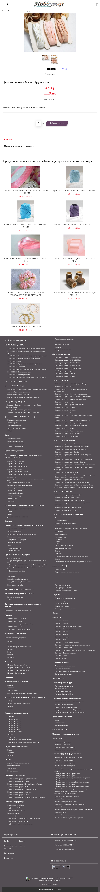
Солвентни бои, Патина (15, 493)
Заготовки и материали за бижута (19, 589)
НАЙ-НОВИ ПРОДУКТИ (15, 340)
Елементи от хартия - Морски (65, 413)
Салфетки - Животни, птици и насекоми (68, 626)
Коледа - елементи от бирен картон (68, 774)
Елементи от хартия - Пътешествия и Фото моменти (72, 420)
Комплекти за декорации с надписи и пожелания (71, 528)
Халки (58, 543)
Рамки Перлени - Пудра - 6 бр (25, 327)
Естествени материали (40, 11)
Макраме (9, 661)
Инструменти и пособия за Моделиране (68, 710)
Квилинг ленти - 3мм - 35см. (17, 618)
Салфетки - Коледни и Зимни (64, 629)
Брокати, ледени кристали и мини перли (20, 509)
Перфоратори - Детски (62, 585)
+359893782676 (68, 845)
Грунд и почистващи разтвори (65, 598)
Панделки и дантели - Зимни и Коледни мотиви (23, 742)
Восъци (9, 701)
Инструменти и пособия (63, 350)
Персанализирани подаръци (16, 420)
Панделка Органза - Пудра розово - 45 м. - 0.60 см (25, 192)
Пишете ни (8, 858)
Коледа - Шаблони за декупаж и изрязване (69, 818)
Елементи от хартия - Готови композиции (69, 431)
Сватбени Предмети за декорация (18, 392)
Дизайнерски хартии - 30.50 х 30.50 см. (68, 363)
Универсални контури (14, 496)
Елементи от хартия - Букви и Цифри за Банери (71, 384)
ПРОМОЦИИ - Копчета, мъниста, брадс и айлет (23, 358)
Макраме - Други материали (16, 673)
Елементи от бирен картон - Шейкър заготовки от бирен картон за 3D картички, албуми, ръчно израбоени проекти (73, 486)
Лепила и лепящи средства (16, 638)
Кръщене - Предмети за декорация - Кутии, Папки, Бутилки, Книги (23, 406)
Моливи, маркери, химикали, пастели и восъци (25, 697)
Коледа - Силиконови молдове (65, 815)
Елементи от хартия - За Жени (65, 407)
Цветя (57, 720)
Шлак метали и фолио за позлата (66, 750)
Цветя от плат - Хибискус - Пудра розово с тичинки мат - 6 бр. (26, 294)
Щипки (57, 559)
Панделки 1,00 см (15, 721)
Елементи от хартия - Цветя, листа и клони (69, 405)
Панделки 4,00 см (15, 727)
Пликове (10, 600)
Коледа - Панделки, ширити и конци (67, 796)
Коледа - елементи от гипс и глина (67, 780)
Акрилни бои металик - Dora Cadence (20, 474)
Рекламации (9, 853)
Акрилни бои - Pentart (14, 464)
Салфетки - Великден (62, 621)
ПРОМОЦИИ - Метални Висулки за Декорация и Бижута (26, 377)
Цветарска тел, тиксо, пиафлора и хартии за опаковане (73, 562)
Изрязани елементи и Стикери (18, 611)
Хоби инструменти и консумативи (66, 698)
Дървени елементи (61, 520)
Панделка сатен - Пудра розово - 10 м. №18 (25, 260)
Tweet (64, 69)
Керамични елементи (14, 531)
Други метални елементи (64, 545)
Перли (9, 750)
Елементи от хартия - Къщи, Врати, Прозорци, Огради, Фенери (73, 416)
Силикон (10, 655)
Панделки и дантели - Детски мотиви (19, 739)
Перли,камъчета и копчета (16, 746)
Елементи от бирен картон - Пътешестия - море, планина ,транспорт (73, 468)
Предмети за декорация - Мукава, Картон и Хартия (24, 784)
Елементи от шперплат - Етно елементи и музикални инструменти (72, 504)
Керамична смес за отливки (16, 529)
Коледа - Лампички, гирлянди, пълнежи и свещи (71, 789)
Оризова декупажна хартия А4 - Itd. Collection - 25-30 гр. (28, 565)
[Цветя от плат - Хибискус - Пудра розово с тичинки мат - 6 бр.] (25, 279)
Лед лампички (59, 531)
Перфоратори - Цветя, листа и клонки (20, 824)
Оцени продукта (50, 74)
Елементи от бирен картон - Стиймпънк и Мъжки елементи (75, 465)
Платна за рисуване (61, 601)
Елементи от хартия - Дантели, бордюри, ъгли (70, 399)
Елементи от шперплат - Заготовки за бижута (70, 500)
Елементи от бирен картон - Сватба (67, 452)
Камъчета (10, 753)
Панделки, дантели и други (16, 713)
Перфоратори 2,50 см (14, 808)
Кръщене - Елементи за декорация (19, 410)
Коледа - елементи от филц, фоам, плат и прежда (72, 782)
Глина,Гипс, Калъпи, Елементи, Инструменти (24, 525)
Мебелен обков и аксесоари (16, 682)
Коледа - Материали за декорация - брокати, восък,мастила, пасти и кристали (69, 792)
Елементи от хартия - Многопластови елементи (71, 425)
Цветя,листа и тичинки (62, 717)
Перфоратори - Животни (63, 588)
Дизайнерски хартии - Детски (65, 376)
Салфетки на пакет (61, 658)
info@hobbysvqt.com (69, 840)
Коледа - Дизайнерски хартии (65, 766)
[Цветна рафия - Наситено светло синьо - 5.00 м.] (25, 211)
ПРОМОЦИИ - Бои (14, 361)
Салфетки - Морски (61, 631)
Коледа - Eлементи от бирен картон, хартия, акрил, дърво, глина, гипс (74, 770)
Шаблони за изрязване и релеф (65, 734)
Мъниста (10, 514)
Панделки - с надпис (15, 731)
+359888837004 (68, 849)
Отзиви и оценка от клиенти (19, 146)
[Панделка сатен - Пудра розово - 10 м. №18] (25, 245)
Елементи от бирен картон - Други (66, 472)
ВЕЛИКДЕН (57, 738)
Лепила (57, 342)
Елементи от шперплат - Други (65, 510)
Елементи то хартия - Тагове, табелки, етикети (70, 423)
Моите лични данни (50, 884)
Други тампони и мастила (63, 674)
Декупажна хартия (13, 558)
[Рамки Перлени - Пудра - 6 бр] (25, 313)
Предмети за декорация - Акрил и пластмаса (22, 779)
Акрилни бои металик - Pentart (17, 466)
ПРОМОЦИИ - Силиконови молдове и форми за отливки (26, 348)
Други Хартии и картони (63, 691)
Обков (58, 541)
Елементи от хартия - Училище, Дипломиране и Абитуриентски (70, 390)
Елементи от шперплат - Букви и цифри (68, 495)
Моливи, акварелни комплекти (65, 609)
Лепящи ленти (12, 644)
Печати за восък (12, 771)
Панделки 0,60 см (15, 719)
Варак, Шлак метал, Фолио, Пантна (19, 582)
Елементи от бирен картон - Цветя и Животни (70, 462)
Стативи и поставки (61, 603)
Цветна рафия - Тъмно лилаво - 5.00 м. (74, 225)
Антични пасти (12, 574)
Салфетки (56, 617)
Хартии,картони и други (62, 683)
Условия (22, 846)
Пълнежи (58, 554)
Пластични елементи (14, 537)
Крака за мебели (12, 690)
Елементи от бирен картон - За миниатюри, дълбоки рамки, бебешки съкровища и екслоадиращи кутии (74, 476)
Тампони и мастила (60, 662)
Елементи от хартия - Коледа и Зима (67, 436)
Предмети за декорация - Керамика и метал (22, 789)
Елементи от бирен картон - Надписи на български (72, 446)
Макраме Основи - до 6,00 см (17, 665)
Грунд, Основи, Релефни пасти (17, 579)
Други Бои (11, 501)
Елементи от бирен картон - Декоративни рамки (71, 444)
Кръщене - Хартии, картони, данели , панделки (23, 412)
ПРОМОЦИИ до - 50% (14, 345)
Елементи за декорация (15, 441)
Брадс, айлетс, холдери (14, 451)
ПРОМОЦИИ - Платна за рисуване (19, 372)
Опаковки (9, 677)
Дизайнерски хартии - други (64, 371)
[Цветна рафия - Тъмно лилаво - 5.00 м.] (74, 211)
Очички (57, 551)
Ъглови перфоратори (14, 816)
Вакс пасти (11, 576)
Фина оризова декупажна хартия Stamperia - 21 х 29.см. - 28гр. (27, 568)
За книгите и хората (14, 425)
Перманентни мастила (62, 669)
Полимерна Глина (14, 550)
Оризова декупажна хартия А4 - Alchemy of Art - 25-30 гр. (26, 562)
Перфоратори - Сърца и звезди (17, 821)
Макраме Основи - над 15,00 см (18, 670)
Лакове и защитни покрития (64, 339)
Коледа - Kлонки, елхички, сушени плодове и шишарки (73, 809)
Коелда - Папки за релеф (63, 799)
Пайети (9, 511)
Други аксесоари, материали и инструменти (22, 693)
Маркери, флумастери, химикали (18, 703)
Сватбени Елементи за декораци (18, 394)
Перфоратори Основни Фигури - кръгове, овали (23, 818)
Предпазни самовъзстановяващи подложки (69, 702)
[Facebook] (54, 854)
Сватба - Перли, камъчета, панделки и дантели (23, 397)
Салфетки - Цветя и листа (63, 648)
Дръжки (10, 685)
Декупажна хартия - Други (17, 571)
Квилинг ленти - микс (14, 621)
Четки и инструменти (62, 606)
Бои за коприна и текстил (15, 488)
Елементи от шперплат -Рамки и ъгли (67, 497)
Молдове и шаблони (14, 542)
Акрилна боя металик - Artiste (17, 472)
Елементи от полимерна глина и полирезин (21, 534)
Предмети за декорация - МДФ (17, 787)
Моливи (10, 706)
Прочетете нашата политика (50, 880)
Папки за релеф (60, 569)
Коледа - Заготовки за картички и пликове (69, 757)
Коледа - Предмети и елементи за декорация (70, 804)
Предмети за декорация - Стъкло (18, 795)
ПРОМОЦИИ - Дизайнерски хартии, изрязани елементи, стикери (26, 352)
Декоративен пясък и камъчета (17, 517)
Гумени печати (12, 768)
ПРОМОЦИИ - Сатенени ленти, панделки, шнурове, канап (27, 356)
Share (52, 69)
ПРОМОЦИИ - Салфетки (16, 366)
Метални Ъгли (61, 537)
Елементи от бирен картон (63, 440)
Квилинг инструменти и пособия (66, 707)
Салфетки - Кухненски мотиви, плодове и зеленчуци (72, 645)
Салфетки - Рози (60, 639)
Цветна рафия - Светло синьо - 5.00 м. (74, 191)
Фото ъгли (10, 657)
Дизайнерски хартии (14, 438)
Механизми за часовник (63, 548)
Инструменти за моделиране (16, 539)
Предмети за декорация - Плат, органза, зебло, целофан (26, 797)
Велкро (9, 652)
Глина (9, 545)
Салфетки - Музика (61, 634)
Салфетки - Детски (61, 623)
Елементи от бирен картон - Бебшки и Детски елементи (73, 459)
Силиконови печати (13, 766)
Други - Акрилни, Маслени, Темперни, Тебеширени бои (26, 480)
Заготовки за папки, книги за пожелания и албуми (23, 605)
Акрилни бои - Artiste (14, 469)
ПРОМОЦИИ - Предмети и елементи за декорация (24, 364)
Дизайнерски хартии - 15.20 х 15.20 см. (68, 357)
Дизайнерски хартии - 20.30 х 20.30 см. (68, 360)
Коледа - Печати (60, 812)
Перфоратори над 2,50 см (16, 810)
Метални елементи (61, 535)
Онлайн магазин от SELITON (50, 890)
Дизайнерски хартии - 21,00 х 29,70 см (68, 365)
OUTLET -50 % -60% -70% (16, 381)
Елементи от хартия (60, 380)
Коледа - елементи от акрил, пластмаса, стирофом (73, 778)
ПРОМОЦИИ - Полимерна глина (18, 375)
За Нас (6, 841)
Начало (4, 11)
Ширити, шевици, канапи (15, 444)
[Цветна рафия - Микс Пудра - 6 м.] (50, 51)
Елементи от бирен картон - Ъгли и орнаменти (70, 449)
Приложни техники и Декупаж (18, 555)
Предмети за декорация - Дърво (18, 781)
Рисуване (56, 595)
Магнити (59, 539)
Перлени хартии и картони (64, 686)
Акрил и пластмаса (61, 518)
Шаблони (58, 347)
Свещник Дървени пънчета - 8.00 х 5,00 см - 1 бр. (74, 294)
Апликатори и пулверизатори (65, 666)
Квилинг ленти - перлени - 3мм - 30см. (20, 624)
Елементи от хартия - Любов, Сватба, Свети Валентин (73, 397)
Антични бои (11, 477)
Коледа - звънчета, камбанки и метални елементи (72, 786)
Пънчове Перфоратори (14, 802)
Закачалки (10, 688)
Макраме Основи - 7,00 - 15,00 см (18, 668)
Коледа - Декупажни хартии (64, 760)
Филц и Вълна (58, 678)
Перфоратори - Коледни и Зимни (66, 590)
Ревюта (8, 139)
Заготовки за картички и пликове (19, 594)
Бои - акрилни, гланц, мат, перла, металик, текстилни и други (23, 456)
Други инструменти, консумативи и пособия (70, 712)
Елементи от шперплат (62, 491)
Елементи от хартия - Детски (64, 386)
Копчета (10, 755)
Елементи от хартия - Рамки (64, 402)
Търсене (22, 841)
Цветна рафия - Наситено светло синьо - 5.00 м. (26, 226)
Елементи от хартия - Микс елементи (67, 433)
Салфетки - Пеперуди (62, 637)
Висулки (8, 521)
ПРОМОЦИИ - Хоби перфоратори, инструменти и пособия (27, 369)
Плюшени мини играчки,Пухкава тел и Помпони (71, 556)
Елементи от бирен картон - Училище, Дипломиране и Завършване (72, 456)
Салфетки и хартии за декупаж (65, 747)
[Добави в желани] (95, 116)
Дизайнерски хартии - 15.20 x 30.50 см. (68, 368)
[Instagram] (60, 854)
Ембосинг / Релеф (59, 566)
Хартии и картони (61, 689)
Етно (7, 435)
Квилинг (8, 615)
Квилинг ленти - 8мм (14, 626)
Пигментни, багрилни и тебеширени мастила (70, 671)
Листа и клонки (60, 723)
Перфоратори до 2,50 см (15, 805)
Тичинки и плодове (61, 725)
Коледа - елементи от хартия (65, 776)
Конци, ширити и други (15, 737)
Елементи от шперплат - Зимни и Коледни (69, 507)
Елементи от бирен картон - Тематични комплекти (72, 482)
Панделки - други (14, 729)
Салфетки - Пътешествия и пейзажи (67, 642)
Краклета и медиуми (62, 344)
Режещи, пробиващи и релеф (64, 704)
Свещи (55, 613)
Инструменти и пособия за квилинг (19, 629)
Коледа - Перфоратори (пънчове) (66, 801)
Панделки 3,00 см (15, 725)
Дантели (10, 734)
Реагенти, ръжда (12, 498)
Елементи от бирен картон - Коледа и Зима (69, 480)
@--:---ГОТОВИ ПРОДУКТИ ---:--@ (20, 417)
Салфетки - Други (61, 656)
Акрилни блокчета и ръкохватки (18, 763)
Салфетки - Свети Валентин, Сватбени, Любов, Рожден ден (75, 650)
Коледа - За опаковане (62, 807)
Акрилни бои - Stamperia (15, 461)
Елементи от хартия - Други (64, 428)
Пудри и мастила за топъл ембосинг (67, 572)
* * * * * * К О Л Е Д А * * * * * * (66, 754)
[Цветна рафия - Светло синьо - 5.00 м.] (74, 177)
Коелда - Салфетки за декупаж (65, 763)
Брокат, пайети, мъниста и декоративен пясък (24, 505)
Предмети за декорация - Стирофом (19, 792)
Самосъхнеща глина (15, 548)
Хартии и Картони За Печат (64, 694)
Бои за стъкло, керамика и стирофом (19, 485)
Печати (8, 759)
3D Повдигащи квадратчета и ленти (19, 647)
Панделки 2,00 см (15, 723)
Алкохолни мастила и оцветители (18, 482)
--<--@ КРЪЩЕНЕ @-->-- (15, 402)
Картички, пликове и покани (16, 428)
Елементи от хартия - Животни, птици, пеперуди (71, 394)
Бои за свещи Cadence (14, 490)
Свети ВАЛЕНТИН (60, 730)
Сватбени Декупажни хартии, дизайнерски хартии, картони (27, 389)
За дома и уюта (12, 423)
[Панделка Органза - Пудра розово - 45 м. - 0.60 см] (25, 177)
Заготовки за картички (15, 597)
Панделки (10, 716)
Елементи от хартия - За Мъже (65, 410)
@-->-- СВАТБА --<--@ (14, 386)
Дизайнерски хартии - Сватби (65, 373)
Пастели (10, 709)
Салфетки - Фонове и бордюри (65, 653)
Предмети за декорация (15, 446)
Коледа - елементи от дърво (65, 784)
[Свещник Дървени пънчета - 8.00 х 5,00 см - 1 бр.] (74, 279)
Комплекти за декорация (15, 633)
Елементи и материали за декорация (19, 11)
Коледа (9, 431)
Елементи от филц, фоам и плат (65, 523)
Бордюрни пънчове (13, 813)
